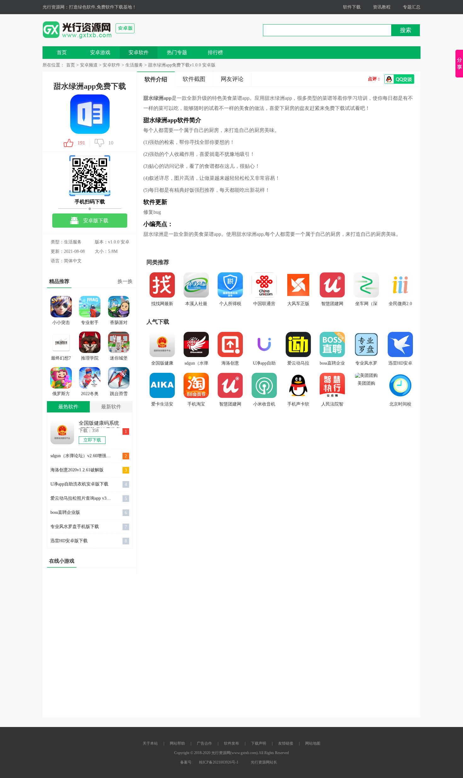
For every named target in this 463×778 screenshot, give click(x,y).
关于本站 (150, 743)
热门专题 (177, 52)
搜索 (405, 30)
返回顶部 (396, 766)
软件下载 (352, 7)
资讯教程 (382, 7)
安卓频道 (89, 65)
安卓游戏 (100, 52)
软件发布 (231, 743)
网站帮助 (177, 743)
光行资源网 (54, 7)
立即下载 (92, 440)
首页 (62, 52)
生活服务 (134, 65)
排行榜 (215, 52)
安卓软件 (139, 52)
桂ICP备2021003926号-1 (218, 762)
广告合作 (204, 743)
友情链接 (285, 743)
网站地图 (312, 743)
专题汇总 (411, 7)
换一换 (125, 281)
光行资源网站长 (264, 762)
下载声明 (258, 743)
